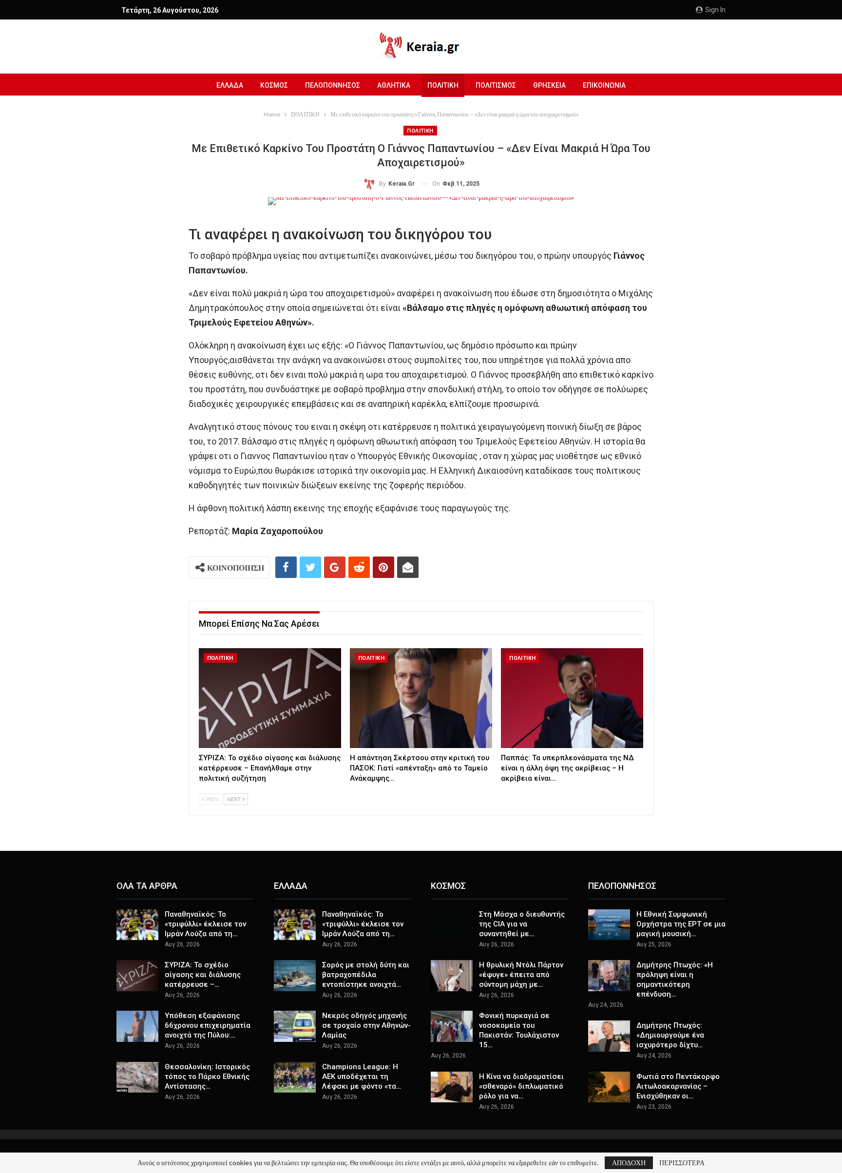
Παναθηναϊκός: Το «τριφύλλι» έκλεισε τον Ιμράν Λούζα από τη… (205, 924)
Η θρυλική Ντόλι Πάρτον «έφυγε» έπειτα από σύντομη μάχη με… (521, 975)
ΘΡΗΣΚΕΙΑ (549, 85)
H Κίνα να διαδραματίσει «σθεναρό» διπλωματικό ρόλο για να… (521, 1086)
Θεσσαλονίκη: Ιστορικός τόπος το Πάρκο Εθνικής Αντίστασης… (207, 1076)
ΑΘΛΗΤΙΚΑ (393, 85)
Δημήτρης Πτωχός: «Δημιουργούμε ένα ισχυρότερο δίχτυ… (670, 1035)
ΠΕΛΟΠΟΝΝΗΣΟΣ (332, 85)
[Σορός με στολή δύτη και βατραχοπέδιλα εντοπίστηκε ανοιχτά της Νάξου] (295, 975)
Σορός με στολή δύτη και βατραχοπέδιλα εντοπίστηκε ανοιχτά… (365, 975)
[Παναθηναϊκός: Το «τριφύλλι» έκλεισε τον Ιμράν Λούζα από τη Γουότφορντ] (137, 925)
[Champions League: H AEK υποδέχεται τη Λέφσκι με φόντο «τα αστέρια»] (295, 1077)
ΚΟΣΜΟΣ (274, 85)
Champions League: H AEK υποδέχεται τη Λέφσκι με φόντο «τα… (361, 1076)
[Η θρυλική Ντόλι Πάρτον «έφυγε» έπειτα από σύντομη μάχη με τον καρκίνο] (452, 975)
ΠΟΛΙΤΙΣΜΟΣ (496, 85)
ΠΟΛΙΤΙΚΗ (443, 85)
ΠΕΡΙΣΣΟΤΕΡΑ (682, 1162)
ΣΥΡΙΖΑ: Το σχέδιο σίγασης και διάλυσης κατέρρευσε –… (203, 975)
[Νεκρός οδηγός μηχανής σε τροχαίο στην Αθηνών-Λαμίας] (295, 1026)
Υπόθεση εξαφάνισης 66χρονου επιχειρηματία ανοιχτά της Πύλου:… (207, 1025)
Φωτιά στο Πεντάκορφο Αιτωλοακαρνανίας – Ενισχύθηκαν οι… (678, 1086)
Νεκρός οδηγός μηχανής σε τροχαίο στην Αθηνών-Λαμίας (366, 1025)
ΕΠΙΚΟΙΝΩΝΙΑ (604, 85)
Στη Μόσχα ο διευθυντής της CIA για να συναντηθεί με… (522, 924)
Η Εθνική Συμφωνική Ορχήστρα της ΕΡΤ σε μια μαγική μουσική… (681, 924)
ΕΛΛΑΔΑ (229, 85)
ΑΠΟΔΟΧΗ (629, 1162)
